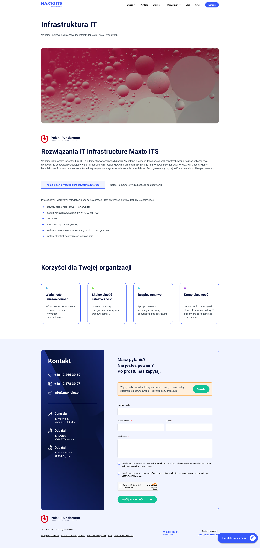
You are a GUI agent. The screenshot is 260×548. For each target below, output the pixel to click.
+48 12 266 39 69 (67, 375)
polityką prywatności (190, 463)
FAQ (110, 536)
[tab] (73, 185)
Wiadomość (123, 436)
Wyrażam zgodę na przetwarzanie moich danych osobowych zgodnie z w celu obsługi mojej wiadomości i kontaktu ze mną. (166, 464)
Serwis (201, 389)
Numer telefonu (125, 421)
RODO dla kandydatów (96, 536)
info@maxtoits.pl (66, 393)
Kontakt (212, 5)
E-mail (169, 421)
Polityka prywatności (50, 536)
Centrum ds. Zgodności (123, 536)
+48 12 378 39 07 (67, 384)
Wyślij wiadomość (133, 499)
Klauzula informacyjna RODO (73, 536)
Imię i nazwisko (124, 405)
